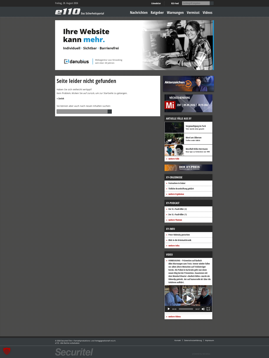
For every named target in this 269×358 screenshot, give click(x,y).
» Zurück (60, 98)
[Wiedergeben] (168, 309)
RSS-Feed (175, 3)
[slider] (186, 309)
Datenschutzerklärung (193, 340)
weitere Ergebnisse (176, 194)
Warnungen (175, 12)
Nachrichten (139, 12)
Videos (207, 12)
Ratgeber (157, 12)
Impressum (209, 340)
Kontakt (178, 340)
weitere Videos (174, 316)
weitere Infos (173, 245)
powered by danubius (201, 354)
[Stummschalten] (203, 309)
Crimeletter (156, 3)
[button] (188, 298)
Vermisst (193, 12)
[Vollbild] (208, 309)
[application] (188, 298)
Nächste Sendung (179, 97)
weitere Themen (175, 219)
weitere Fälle (173, 158)
